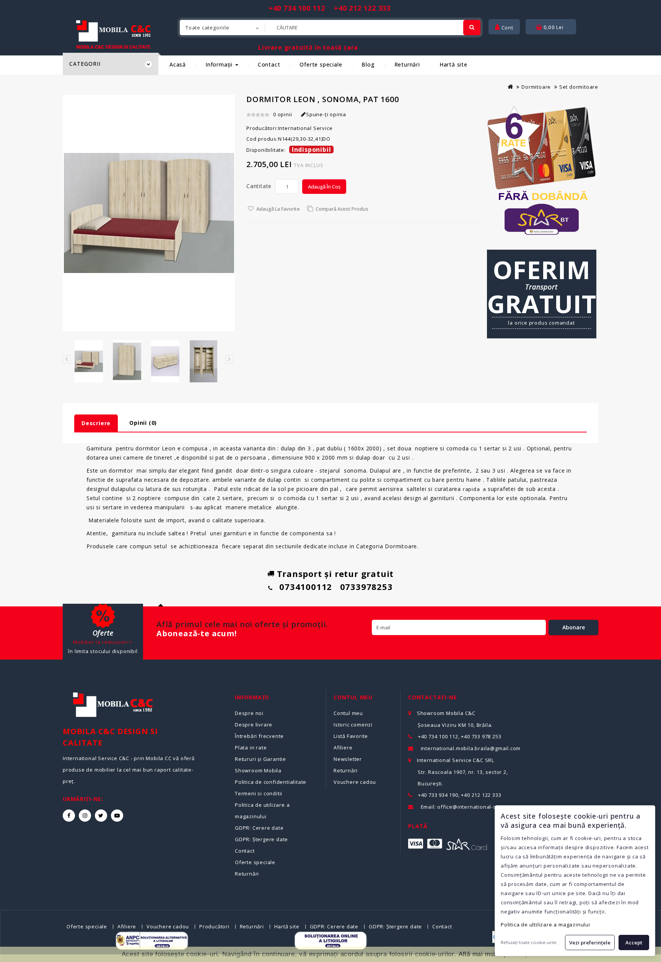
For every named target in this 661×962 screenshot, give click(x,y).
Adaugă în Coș (324, 186)
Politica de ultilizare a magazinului (545, 924)
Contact (269, 64)
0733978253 (366, 586)
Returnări (407, 64)
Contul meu (348, 713)
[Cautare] (471, 27)
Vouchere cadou (355, 781)
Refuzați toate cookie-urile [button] (529, 942)
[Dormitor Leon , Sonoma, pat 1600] (89, 361)
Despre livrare (253, 724)
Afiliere (343, 747)
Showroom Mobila (258, 770)
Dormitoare (536, 86)
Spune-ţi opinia (326, 114)
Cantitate (259, 186)
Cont (506, 27)
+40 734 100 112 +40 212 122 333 (330, 8)
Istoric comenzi (353, 724)
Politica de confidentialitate (270, 781)
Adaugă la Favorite (278, 208)
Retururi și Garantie (260, 759)
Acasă (177, 64)
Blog (367, 64)
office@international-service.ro (478, 806)
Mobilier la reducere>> (103, 642)
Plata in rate (251, 747)
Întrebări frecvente (259, 736)
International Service (305, 128)
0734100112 (305, 586)
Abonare (573, 627)
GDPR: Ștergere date (261, 839)
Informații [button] (219, 64)
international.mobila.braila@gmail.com (471, 748)
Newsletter (348, 759)
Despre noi (249, 713)
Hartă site (453, 64)
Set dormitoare (578, 86)
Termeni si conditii (258, 793)
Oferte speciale (321, 64)
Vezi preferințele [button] (590, 942)
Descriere (96, 423)
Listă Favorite (351, 736)
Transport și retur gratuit (335, 573)
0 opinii (282, 114)
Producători (214, 926)
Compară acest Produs (342, 208)
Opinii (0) (143, 422)
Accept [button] (633, 942)
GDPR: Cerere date (259, 827)
